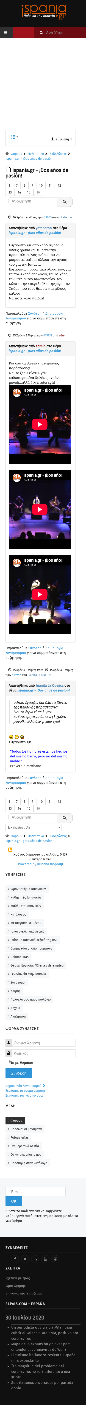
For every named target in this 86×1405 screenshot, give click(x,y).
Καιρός (15, 991)
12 (59, 185)
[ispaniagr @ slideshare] (55, 1259)
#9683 (48, 217)
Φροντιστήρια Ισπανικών (28, 889)
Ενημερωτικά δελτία (25, 1146)
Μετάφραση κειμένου (26, 923)
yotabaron (65, 217)
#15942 (16, 675)
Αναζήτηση (18, 1016)
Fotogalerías (20, 1138)
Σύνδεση (35, 313)
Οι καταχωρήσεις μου (26, 1155)
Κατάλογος (18, 914)
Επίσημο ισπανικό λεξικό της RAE (34, 940)
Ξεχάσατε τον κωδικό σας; (24, 1096)
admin (63, 335)
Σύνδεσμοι (18, 982)
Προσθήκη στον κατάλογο (29, 1163)
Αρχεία (15, 1008)
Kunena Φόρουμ (50, 864)
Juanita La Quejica (39, 675)
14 (19, 192)
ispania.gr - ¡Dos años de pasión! (35, 233)
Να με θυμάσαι (21, 1063)
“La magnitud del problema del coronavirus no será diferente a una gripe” (40, 1371)
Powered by (27, 864)
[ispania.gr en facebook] (15, 1259)
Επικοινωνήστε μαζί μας (24, 1293)
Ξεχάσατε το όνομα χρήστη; (25, 1091)
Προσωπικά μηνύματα (26, 1129)
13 (10, 192)
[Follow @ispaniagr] (25, 1259)
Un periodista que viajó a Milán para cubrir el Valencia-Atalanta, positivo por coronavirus (44, 1333)
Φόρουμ (16, 1121)
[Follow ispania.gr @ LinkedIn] (35, 1259)
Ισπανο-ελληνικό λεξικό (27, 931)
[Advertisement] (43, 87)
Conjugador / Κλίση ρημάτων (31, 948)
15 (29, 192)
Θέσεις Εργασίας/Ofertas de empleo (37, 965)
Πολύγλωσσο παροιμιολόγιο (31, 999)
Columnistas (20, 957)
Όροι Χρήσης (16, 1286)
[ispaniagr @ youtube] (45, 1259)
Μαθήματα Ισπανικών (26, 906)
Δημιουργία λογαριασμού (24, 1086)
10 (41, 185)
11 (50, 185)
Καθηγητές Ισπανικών (26, 897)
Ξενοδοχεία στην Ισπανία (28, 974)
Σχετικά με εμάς (18, 1278)
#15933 (47, 335)
